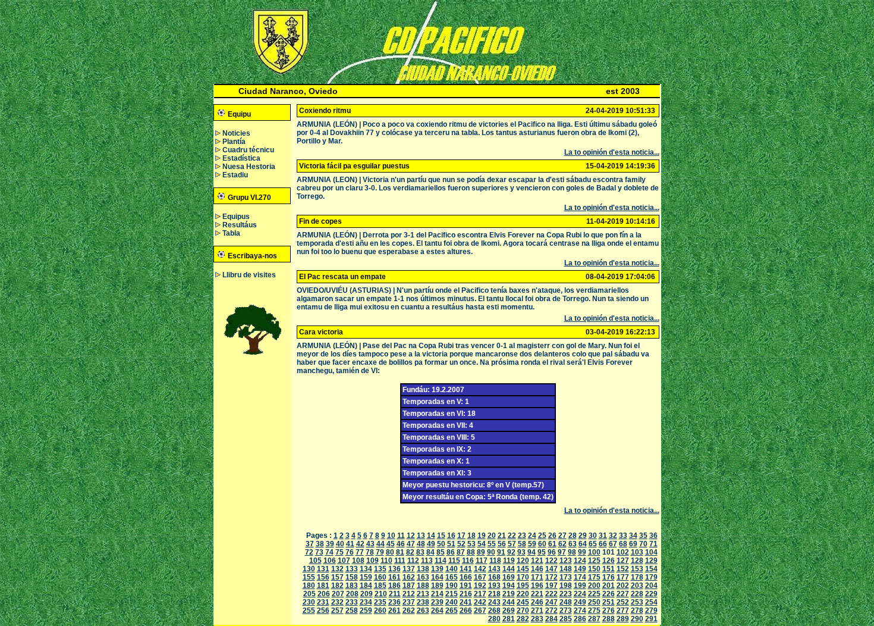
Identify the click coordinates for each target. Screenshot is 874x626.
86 (451, 552)
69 (633, 544)
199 (580, 585)
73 (319, 552)
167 (480, 577)
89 (481, 552)
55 (492, 544)
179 (651, 577)
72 (309, 552)
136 (394, 569)
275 (594, 610)
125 (594, 560)
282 (523, 619)
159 (366, 577)
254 (651, 602)
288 (608, 619)
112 (413, 560)
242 (480, 602)
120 (523, 560)
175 (594, 577)
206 (323, 594)
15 (441, 535)
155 (309, 577)
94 (531, 552)
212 (409, 594)
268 (494, 610)
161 (394, 577)
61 (552, 544)
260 (380, 610)
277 (623, 610)
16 (451, 535)
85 (440, 552)
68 (623, 544)
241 (466, 602)
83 (420, 552)
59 (532, 544)
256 (323, 610)
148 (565, 569)
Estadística (241, 158)
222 (551, 594)
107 (344, 560)
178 (637, 577)
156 (323, 577)
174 (580, 577)
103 (637, 552)
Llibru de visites (249, 275)
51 (451, 544)
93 (521, 552)
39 (330, 544)
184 (366, 585)
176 (608, 577)
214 (437, 594)
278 (637, 610)
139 (437, 569)
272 (551, 610)
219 (508, 594)
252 (623, 602)
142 (480, 569)
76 (349, 552)
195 (523, 585)
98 (572, 552)
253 (637, 602)
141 (466, 569)
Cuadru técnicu (248, 150)
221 (537, 594)
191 (466, 585)
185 (380, 585)
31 (603, 535)
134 (366, 569)
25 (542, 535)
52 (461, 544)
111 (399, 560)
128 (637, 560)
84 (430, 552)
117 (482, 560)
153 (637, 569)
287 (594, 619)
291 (651, 619)
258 (351, 610)
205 (309, 594)
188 (423, 585)
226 (608, 594)
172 (551, 577)
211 (395, 594)
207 (338, 594)
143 (494, 569)
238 (423, 602)
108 (358, 560)
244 (508, 602)
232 (337, 602)
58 (522, 544)
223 (565, 594)
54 (481, 544)
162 (409, 577)
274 (580, 610)
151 (608, 569)
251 (608, 602)
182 (337, 585)
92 (511, 552)
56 (502, 544)
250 (594, 602)
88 (471, 552)
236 (394, 602)
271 (537, 610)
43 (370, 544)
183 (351, 585)
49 (431, 544)
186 (394, 585)
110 (386, 560)
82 (410, 552)
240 (451, 602)
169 (508, 577)
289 (623, 619)
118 (495, 560)
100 (594, 552)
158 (351, 577)
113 (427, 560)
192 (480, 585)
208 (352, 594)
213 (423, 594)
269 (508, 610)
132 (337, 569)
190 (451, 585)
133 (351, 569)
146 (537, 569)
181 (323, 585)
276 (608, 610)
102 (623, 552)
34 (633, 535)
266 (466, 610)
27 (562, 535)
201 (608, 585)
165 (451, 577)
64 (583, 544)
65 (593, 544)
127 (623, 560)
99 (582, 552)
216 (466, 594)
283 (537, 619)
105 (315, 560)
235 (380, 602)
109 (372, 560)
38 (320, 544)
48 (421, 544)
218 (494, 594)
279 (651, 610)
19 (481, 535)
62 (562, 544)
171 (537, 577)
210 (381, 594)
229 (651, 594)
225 (594, 594)
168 (494, 577)
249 (580, 602)
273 (565, 610)
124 (580, 560)
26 (552, 535)
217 (480, 594)
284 (551, 619)
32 (613, 535)
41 (350, 544)
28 (572, 535)
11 (401, 535)
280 (494, 619)
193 (494, 585)
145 (523, 569)
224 (580, 594)
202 (623, 585)
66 (603, 544)
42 (360, 544)
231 (323, 602)
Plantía (234, 141)
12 (411, 535)
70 (643, 544)
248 (565, 602)
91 (501, 552)
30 (593, 535)
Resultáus (239, 225)
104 (651, 552)
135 (380, 569)
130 (309, 569)
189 (437, 585)
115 (454, 560)
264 (437, 610)
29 (583, 535)
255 (309, 610)
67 (613, 544)
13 (421, 535)
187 (409, 585)
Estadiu (235, 175)
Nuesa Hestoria (248, 166)
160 (380, 577)
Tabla (231, 233)
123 (565, 560)
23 (522, 535)
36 (653, 535)
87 (461, 552)
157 (337, 577)
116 (468, 560)
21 (502, 535)
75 (339, 552)
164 (437, 577)
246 (537, 602)
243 (494, 602)
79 (380, 552)
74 (329, 552)
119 (509, 560)
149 (580, 569)
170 (523, 577)
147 (551, 569)
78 (370, 552)
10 (391, 535)
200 (594, 585)
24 (532, 535)
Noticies (236, 133)
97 (562, 552)
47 (411, 544)
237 (409, 602)
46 (401, 544)
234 (366, 602)
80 (390, 552)
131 (323, 569)
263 (423, 610)
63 (572, 544)
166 (466, 577)
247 (551, 602)
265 (451, 610)
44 (380, 544)
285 (565, 619)
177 (623, 577)
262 (409, 610)
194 (508, 585)
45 (390, 544)
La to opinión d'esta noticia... (611, 152)
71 (653, 544)
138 (423, 569)
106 (329, 560)
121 (537, 560)
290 (637, 619)
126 (608, 560)
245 (523, 602)
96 (552, 552)
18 (471, 535)
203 (637, 585)
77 (360, 552)
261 (394, 610)
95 (541, 552)
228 (637, 594)
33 (623, 535)
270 (523, 610)
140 (451, 569)
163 (423, 577)
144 (508, 569)
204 (651, 585)
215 (451, 594)
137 (409, 569)
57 (512, 544)
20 (492, 535)
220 (523, 594)
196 (537, 585)
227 (623, 594)
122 (551, 560)
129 (651, 560)
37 (310, 544)
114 (441, 560)
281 (508, 619)
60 (542, 544)
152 (623, 569)
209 (366, 594)
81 (400, 552)
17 (461, 535)
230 (309, 602)
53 (471, 544)
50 (441, 544)
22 (512, 535)
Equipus (236, 216)
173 (565, 577)
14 (431, 535)
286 (580, 619)
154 (651, 569)
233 (351, 602)
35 (643, 535)
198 (565, 585)
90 (491, 552)
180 (309, 585)
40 (340, 544)
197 (551, 585)
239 (437, 602)
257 (337, 610)
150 (594, 569)
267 (480, 610)
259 (366, 610)
